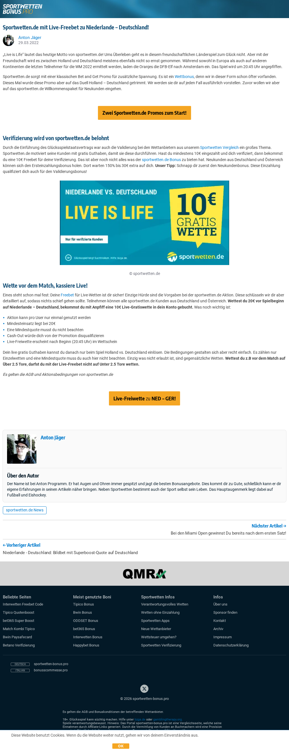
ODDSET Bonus (85, 621)
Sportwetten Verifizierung (161, 645)
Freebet (67, 295)
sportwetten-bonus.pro (51, 664)
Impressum (222, 637)
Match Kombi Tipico (19, 629)
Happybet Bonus (86, 645)
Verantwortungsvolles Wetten (164, 604)
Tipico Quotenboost (18, 612)
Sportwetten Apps (155, 621)
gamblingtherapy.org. (168, 719)
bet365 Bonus (84, 629)
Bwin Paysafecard (17, 637)
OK (121, 746)
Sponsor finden (225, 612)
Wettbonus (184, 76)
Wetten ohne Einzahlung (160, 612)
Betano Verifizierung (19, 645)
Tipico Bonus (83, 604)
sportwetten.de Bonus (161, 159)
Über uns (220, 604)
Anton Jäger (53, 437)
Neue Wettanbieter (156, 629)
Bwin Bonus (82, 612)
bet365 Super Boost (18, 621)
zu (144, 398)
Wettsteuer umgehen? (158, 637)
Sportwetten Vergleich (219, 147)
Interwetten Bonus (87, 637)
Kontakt (219, 621)
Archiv (218, 629)
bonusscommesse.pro (51, 670)
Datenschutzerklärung (231, 645)
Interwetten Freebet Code (23, 604)
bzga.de (140, 719)
